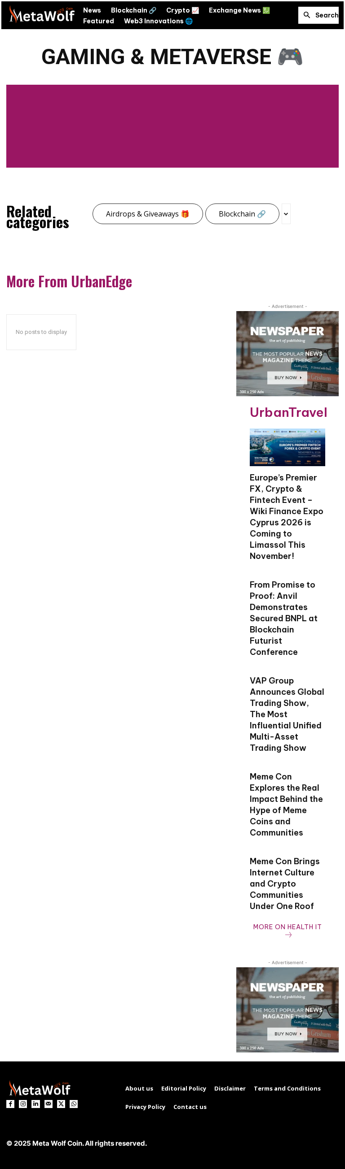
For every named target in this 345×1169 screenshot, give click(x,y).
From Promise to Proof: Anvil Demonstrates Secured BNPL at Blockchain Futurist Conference (284, 618)
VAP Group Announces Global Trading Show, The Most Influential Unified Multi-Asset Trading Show (287, 714)
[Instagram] (23, 1104)
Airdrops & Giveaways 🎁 (148, 214)
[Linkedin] (35, 1104)
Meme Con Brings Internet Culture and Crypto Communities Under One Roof (285, 883)
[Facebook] (10, 1104)
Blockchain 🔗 (242, 214)
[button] (318, 15)
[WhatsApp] (74, 1104)
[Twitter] (61, 1104)
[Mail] (48, 1104)
